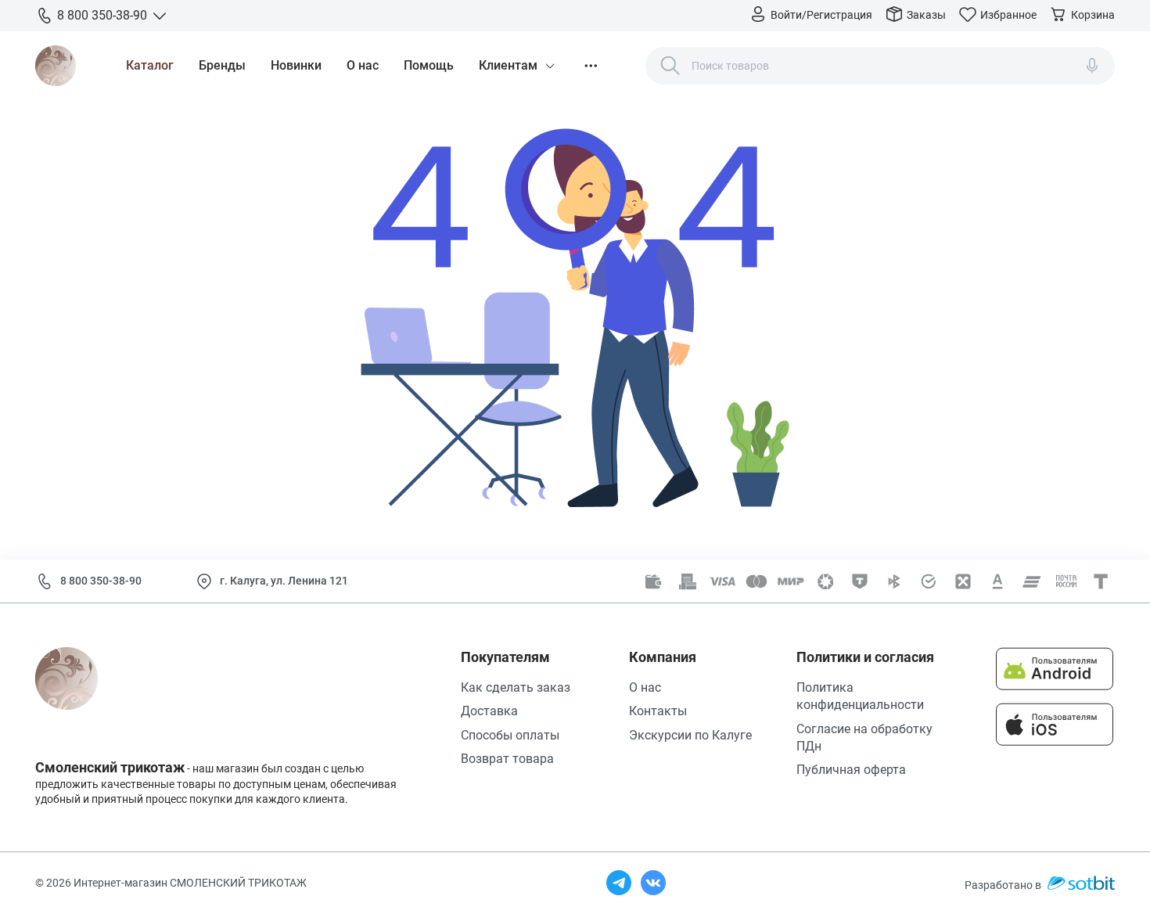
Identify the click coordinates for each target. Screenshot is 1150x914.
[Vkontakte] (653, 882)
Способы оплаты (510, 735)
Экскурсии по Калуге (690, 735)
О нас (363, 65)
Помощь (429, 65)
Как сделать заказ (515, 687)
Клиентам (508, 65)
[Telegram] (618, 882)
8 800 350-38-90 (101, 580)
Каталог (150, 65)
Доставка (489, 710)
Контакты (658, 710)
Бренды (222, 65)
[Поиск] (670, 65)
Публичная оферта (851, 769)
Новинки (296, 65)
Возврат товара (507, 758)
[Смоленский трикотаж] (55, 65)
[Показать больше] (590, 65)
